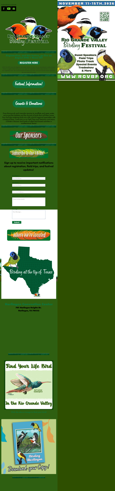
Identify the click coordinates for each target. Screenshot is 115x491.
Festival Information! (28, 84)
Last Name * (16, 182)
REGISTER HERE (29, 62)
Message (15, 209)
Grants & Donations (28, 104)
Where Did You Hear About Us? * (22, 196)
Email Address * (17, 189)
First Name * (16, 175)
